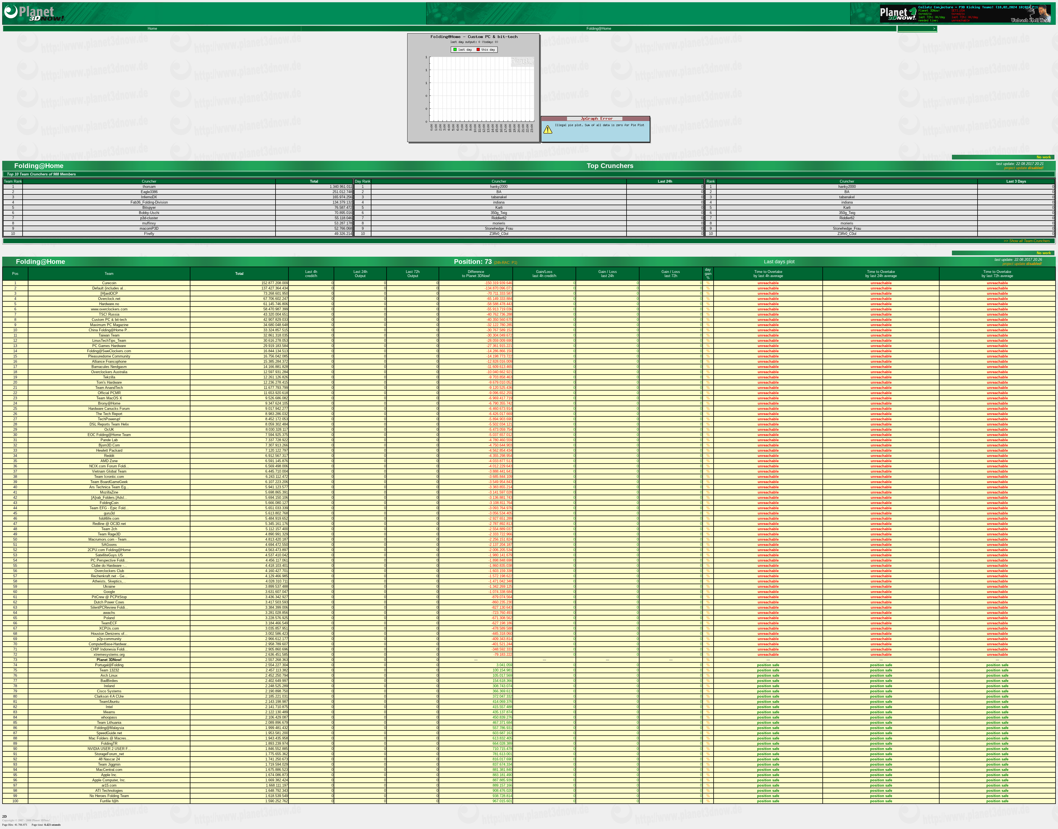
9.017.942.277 (276, 409)
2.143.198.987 (276, 702)
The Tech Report (109, 414)
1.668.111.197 (277, 785)
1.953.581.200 (276, 733)
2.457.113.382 (277, 670)
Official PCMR (109, 393)
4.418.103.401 (276, 565)
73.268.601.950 (275, 293)
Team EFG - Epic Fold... (109, 508)
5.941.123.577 (276, 487)
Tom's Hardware (109, 382)
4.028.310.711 (277, 581)
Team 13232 (109, 670)
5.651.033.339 (276, 508)
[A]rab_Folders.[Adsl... (109, 497)
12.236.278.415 (275, 382)
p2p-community (109, 639)
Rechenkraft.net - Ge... (109, 576)
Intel (109, 707)
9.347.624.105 (276, 403)
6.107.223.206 (276, 482)
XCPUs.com (109, 628)
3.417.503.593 (276, 602)
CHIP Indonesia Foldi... (109, 649)
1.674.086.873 (276, 775)
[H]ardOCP (109, 293)
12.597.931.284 (275, 372)
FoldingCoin (109, 503)
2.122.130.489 (276, 712)
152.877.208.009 (274, 283)
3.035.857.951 (276, 628)
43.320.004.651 (275, 314)
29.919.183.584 (275, 346)
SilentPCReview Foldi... (109, 607)
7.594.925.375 (276, 435)
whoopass (109, 717)
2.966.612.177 (276, 639)
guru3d (109, 513)
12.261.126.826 (275, 377)
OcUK (109, 429)
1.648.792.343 (276, 791)
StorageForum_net (109, 754)
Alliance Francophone (109, 361)
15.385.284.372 (275, 361)
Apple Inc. (109, 775)
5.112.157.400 (277, 529)
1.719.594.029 (276, 764)
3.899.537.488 (276, 586)
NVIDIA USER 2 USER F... (109, 749)
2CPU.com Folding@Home (109, 550)
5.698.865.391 (276, 492)
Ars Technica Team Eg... (109, 487)
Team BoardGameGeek (109, 482)
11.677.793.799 (276, 388)
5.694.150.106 (276, 497)
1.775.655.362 (276, 754)
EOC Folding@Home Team (109, 435)
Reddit (109, 456)
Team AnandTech (109, 388)
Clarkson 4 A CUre (109, 696)
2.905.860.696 (276, 649)
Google (109, 592)
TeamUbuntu (109, 702)
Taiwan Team (109, 335)
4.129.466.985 (276, 576)
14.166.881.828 (275, 367)
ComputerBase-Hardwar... (109, 644)
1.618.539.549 (276, 796)
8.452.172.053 (276, 419)
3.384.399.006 (276, 607)
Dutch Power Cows (109, 602)
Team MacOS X (109, 398)
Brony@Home (109, 403)
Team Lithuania (109, 722)
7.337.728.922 (276, 440)
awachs (109, 613)
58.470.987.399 (275, 309)
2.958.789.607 (276, 644)
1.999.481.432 (276, 728)
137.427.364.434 (274, 288)
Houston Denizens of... (109, 634)
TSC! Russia (109, 314)
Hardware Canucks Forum (109, 409)
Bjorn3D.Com (109, 445)
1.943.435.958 (276, 738)
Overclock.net (109, 299)
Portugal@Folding (109, 665)
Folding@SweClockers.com (109, 351)
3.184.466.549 (276, 623)
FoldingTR (109, 743)
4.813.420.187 (276, 539)
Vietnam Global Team (109, 471)
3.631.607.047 (276, 592)
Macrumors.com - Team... (109, 539)
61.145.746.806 (275, 304)
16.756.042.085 (275, 356)
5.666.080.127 (276, 503)
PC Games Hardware (109, 346)
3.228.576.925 (276, 618)
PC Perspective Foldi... (109, 560)
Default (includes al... (109, 288)
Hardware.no (109, 304)
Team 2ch (109, 529)
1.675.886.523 (276, 770)
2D (4, 816)
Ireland (109, 686)
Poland (109, 618)
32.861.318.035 (275, 335)
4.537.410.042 (276, 555)
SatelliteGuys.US (109, 555)
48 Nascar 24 (109, 759)
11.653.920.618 (276, 393)
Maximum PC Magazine (109, 325)
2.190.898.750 (276, 691)
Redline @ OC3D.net (109, 524)
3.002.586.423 (276, 634)
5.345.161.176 (276, 524)
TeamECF (109, 623)
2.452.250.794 (276, 675)
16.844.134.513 (275, 351)
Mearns (109, 712)
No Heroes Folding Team (109, 796)
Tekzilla (109, 377)
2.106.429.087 (276, 717)
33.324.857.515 (275, 330)
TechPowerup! (109, 419)
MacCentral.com (109, 770)
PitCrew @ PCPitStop (109, 597)
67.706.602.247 (275, 299)
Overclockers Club (109, 571)
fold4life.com (109, 518)
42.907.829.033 (275, 320)
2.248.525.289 (276, 686)
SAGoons (109, 545)
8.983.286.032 (276, 414)
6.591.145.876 (276, 461)
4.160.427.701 (276, 571)
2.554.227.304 (276, 665)
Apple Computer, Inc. (109, 780)
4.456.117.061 (277, 560)
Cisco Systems (109, 691)
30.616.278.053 (275, 340)
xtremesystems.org (109, 654)
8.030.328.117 (277, 429)
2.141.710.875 (276, 707)
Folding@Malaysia (109, 728)
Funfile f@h (109, 801)
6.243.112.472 (277, 477)
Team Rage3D (109, 534)
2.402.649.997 (276, 681)
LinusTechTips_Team (109, 340)
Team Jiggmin (109, 764)
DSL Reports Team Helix (109, 424)
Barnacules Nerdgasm (109, 367)
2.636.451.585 (276, 654)
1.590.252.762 (276, 801)
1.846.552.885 (276, 749)
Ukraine (109, 586)
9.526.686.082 (276, 398)
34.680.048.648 (275, 325)
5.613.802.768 (276, 513)
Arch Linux (109, 675)
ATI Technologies (109, 791)
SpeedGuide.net (109, 733)
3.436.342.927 (276, 597)
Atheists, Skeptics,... (109, 581)
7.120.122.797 (276, 450)
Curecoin (109, 283)
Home (152, 28)
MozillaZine (109, 492)
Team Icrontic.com (109, 477)
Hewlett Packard (109, 450)
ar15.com (109, 785)
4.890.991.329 (276, 534)
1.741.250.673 (276, 759)
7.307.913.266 (276, 445)
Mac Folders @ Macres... (109, 738)
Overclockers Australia (109, 372)
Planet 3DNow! (109, 660)
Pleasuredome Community (109, 356)
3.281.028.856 (276, 613)
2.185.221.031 (276, 696)
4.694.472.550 (276, 545)
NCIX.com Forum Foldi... (109, 466)
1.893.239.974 (276, 743)
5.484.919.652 (276, 518)
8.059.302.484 (276, 424)
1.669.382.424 (276, 780)
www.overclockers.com (109, 309)
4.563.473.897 (276, 550)
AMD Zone (109, 461)
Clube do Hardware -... (109, 565)
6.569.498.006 (276, 466)
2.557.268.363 (276, 660)
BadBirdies (109, 681)
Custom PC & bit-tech (109, 320)
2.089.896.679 (276, 722)
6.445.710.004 (276, 471)
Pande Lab (109, 440)
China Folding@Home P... (109, 330)
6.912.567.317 (276, 456)
